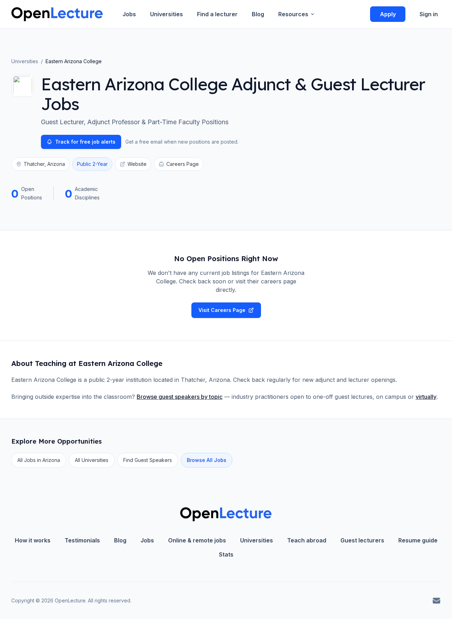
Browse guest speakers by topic (179, 396)
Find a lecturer (217, 14)
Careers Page (182, 164)
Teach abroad (306, 540)
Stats (226, 554)
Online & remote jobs (197, 540)
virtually (426, 396)
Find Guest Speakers (147, 460)
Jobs (129, 14)
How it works (32, 540)
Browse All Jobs (206, 460)
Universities (166, 14)
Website (137, 164)
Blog (258, 14)
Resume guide (418, 540)
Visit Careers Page (221, 310)
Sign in (429, 14)
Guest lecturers (362, 540)
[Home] (57, 14)
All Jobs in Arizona (38, 460)
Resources (293, 14)
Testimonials (82, 540)
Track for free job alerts (85, 142)
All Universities (91, 460)
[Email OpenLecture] (436, 600)
